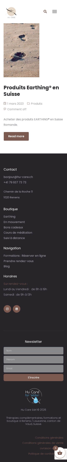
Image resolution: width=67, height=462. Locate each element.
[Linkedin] (16, 309)
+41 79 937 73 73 (15, 182)
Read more (16, 136)
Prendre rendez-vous (19, 261)
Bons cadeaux (13, 227)
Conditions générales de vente (42, 443)
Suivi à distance (14, 238)
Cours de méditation (18, 233)
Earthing (9, 217)
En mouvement (14, 222)
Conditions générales (49, 437)
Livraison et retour (51, 448)
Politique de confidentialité (45, 454)
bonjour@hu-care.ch (18, 177)
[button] (45, 12)
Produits (36, 104)
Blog (7, 266)
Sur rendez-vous (15, 284)
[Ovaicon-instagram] (7, 309)
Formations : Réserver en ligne (25, 256)
